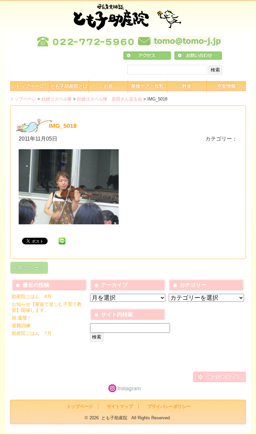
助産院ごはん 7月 (32, 333)
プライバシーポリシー (169, 406)
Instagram (129, 388)
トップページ (30, 86)
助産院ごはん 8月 (32, 296)
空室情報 (226, 86)
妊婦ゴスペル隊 (56, 98)
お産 (108, 86)
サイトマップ (120, 406)
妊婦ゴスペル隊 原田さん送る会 (109, 98)
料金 (186, 86)
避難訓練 (21, 325)
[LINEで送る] (62, 240)
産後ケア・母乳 (147, 86)
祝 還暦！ (22, 317)
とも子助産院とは (69, 86)
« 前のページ (29, 267)
